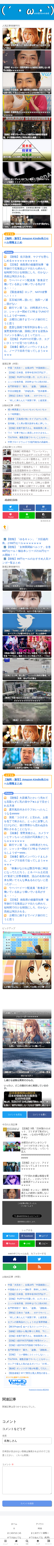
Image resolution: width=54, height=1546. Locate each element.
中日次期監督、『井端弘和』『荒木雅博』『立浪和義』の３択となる (29, 391)
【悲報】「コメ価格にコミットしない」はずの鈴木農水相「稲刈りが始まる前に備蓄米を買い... (29, 1354)
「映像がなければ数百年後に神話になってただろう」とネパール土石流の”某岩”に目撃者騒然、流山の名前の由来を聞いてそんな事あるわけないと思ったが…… (27, 876)
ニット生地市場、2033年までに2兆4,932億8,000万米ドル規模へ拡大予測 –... (29, 1303)
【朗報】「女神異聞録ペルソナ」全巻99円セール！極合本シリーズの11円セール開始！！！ (26, 551)
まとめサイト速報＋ (40, 1533)
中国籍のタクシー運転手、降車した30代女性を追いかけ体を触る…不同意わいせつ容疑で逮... (29, 1289)
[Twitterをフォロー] (39, 1259)
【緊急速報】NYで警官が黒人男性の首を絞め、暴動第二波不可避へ (29, 1373)
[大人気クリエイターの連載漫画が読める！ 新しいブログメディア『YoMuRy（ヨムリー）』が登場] (17, 1385)
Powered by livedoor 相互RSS (39, 1389)
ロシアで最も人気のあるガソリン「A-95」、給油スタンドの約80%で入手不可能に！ (29, 1364)
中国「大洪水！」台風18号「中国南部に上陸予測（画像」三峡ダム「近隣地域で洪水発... (29, 368)
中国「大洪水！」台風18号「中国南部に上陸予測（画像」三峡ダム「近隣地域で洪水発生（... (29, 1285)
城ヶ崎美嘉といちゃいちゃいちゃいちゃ (27, 409)
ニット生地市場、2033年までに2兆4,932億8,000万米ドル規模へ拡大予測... (29, 382)
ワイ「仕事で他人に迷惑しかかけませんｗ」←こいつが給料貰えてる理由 (29, 432)
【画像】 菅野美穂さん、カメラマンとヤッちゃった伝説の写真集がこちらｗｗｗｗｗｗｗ (26, 837)
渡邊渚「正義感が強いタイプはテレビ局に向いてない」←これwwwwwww (29, 419)
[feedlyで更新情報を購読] (14, 1267)
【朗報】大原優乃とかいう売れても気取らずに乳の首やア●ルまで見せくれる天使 (27, 801)
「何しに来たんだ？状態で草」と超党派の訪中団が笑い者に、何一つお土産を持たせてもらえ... (29, 1317)
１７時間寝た (14, 414)
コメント (8, 1464)
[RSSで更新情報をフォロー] (39, 1267)
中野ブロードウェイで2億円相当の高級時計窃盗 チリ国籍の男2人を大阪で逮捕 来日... (29, 442)
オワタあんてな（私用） (40, 1537)
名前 (4, 1435)
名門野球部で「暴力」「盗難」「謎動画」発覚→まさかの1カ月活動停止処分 (29, 386)
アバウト (40, 1524)
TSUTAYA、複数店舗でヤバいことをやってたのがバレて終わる (29, 437)
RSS (40, 1528)
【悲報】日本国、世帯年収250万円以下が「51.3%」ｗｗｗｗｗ (29, 372)
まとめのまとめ (14, 1533)
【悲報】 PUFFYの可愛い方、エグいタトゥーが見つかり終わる (29, 377)
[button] (48, 754)
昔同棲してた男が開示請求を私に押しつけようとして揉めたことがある (29, 423)
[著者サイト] (14, 1259)
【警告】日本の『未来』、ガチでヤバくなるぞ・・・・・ (29, 395)
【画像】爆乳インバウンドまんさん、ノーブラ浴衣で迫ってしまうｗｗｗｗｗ (26, 350)
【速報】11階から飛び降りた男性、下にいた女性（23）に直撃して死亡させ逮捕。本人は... (29, 1331)
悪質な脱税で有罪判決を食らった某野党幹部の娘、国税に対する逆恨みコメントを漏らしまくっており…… (26, 331)
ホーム (14, 1524)
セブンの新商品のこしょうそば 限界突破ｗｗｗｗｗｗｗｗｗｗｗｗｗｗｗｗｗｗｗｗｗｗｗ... (29, 1322)
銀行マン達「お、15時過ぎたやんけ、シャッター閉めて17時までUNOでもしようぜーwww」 (26, 311)
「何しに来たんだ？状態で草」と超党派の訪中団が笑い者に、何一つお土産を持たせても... (29, 400)
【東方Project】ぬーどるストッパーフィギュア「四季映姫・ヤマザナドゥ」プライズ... (29, 1326)
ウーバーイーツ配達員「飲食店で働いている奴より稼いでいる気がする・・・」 (26, 284)
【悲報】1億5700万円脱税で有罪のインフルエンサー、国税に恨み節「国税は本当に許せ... (29, 1340)
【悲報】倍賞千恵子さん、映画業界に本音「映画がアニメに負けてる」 (29, 428)
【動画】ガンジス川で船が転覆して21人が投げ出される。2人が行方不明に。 (29, 1368)
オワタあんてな (14, 1537)
